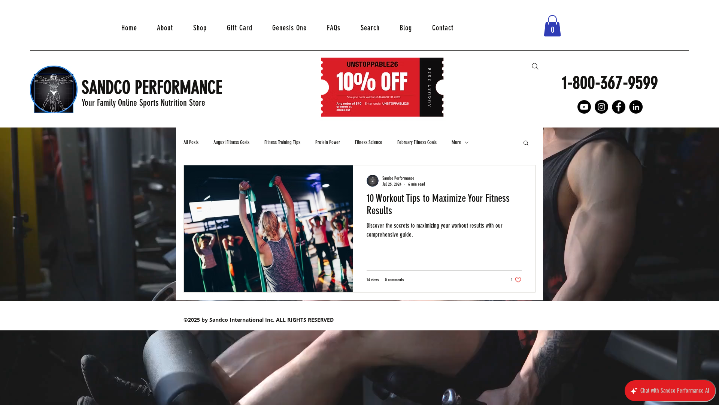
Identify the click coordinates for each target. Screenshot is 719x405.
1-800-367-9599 (610, 82)
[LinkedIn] (636, 107)
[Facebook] (618, 107)
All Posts (190, 142)
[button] (552, 25)
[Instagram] (601, 107)
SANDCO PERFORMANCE (154, 87)
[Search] (535, 66)
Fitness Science (368, 142)
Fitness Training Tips (282, 142)
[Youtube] (584, 107)
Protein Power (327, 142)
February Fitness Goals (417, 142)
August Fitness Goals (231, 142)
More (456, 142)
